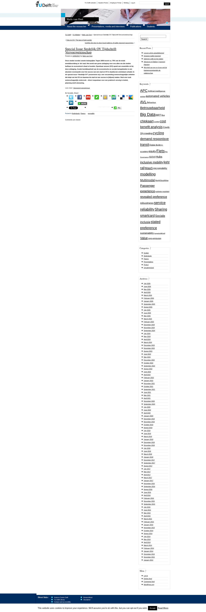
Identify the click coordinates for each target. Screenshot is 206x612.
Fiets (160, 151)
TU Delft (47, 4)
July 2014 (147, 536)
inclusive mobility (151, 162)
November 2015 (149, 501)
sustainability (147, 233)
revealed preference (153, 196)
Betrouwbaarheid (152, 108)
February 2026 (149, 298)
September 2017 (149, 463)
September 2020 (149, 404)
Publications (135, 26)
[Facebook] (79, 97)
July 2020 (147, 407)
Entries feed (148, 579)
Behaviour (151, 102)
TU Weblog (76, 35)
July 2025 (147, 310)
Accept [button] (152, 608)
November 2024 (149, 327)
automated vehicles (158, 96)
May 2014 (147, 539)
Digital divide (155, 145)
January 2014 (148, 551)
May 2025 (147, 316)
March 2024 (148, 342)
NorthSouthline (161, 180)
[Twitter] (71, 97)
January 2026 (148, 301)
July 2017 (147, 469)
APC (143, 90)
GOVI (152, 156)
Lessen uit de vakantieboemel (154, 53)
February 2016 (149, 498)
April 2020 (147, 413)
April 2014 (147, 542)
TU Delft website (90, 3)
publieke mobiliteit (162, 192)
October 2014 (148, 530)
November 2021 (149, 383)
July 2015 (147, 507)
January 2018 (148, 457)
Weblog (126, 3)
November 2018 (149, 445)
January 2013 (148, 560)
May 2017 (147, 472)
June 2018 (147, 451)
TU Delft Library (59, 600)
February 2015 (149, 522)
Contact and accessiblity (62, 602)
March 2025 (148, 319)
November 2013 (149, 557)
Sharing (161, 209)
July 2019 (147, 430)
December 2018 (149, 442)
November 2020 (149, 401)
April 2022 (147, 375)
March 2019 (148, 436)
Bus (163, 115)
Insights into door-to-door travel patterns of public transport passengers (109, 43)
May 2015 (147, 513)
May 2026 (147, 289)
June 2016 (147, 492)
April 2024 (147, 339)
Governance (144, 157)
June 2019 (147, 433)
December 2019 (149, 419)
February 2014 (149, 548)
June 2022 (147, 372)
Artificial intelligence (156, 91)
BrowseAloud (87, 597)
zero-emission (154, 238)
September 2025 (149, 304)
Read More (163, 608)
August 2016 (148, 489)
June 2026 (147, 286)
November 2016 (149, 483)
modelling (148, 174)
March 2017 (148, 478)
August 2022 (148, 369)
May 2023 (147, 357)
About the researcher (76, 26)
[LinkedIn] (71, 102)
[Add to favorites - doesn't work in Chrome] (105, 97)
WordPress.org (149, 584)
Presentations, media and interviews (108, 26)
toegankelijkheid (159, 233)
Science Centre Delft (61, 597)
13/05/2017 (76, 56)
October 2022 (148, 363)
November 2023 (149, 348)
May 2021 (147, 395)
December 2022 (149, 360)
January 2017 (148, 480)
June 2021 (147, 392)
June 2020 (147, 410)
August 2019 (148, 427)
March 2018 (148, 454)
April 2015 (147, 516)
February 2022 (149, 377)
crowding (147, 133)
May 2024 (147, 336)
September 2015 (149, 504)
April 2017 (147, 475)
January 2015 (148, 525)
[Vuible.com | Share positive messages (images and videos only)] (96, 99)
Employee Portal (115, 3)
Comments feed (149, 581)
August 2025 (148, 307)
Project (146, 265)
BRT (158, 115)
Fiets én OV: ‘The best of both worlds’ (79, 40)
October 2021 (148, 386)
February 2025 (149, 322)
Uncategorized (149, 268)
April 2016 (147, 495)
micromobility (160, 168)
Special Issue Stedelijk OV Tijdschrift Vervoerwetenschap (90, 50)
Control (156, 122)
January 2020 (148, 416)
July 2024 (147, 333)
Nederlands (148, 256)
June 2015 (147, 510)
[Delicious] (122, 97)
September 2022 (149, 366)
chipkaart (146, 121)
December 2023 (149, 345)
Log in (133, 3)
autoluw (142, 96)
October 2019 (148, 425)
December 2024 (149, 325)
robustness (147, 203)
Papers (146, 259)
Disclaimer (87, 600)
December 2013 (149, 554)
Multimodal (147, 180)
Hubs (159, 156)
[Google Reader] (131, 97)
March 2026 (148, 295)
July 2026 (147, 283)
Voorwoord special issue (81, 88)
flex (166, 152)
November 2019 (149, 422)
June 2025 (147, 313)
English (146, 253)
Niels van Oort (87, 35)
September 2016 (149, 486)
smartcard (147, 215)
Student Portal (103, 3)
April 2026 (147, 292)
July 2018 (147, 448)
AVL (143, 102)
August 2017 (148, 466)
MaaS (149, 168)
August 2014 (148, 533)
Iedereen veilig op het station (153, 59)
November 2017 (149, 460)
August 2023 (148, 351)
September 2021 (149, 389)
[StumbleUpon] (114, 97)
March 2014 (148, 545)
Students (151, 26)
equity (152, 151)
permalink (91, 113)
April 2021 (147, 398)
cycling (158, 133)
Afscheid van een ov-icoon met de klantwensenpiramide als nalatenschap (155, 70)
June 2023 (147, 354)
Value (144, 238)
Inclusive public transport (152, 56)
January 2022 (148, 380)
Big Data (148, 114)
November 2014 (149, 528)
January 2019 (148, 439)
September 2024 (149, 330)
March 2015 (148, 519)
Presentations (148, 262)
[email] (88, 97)
